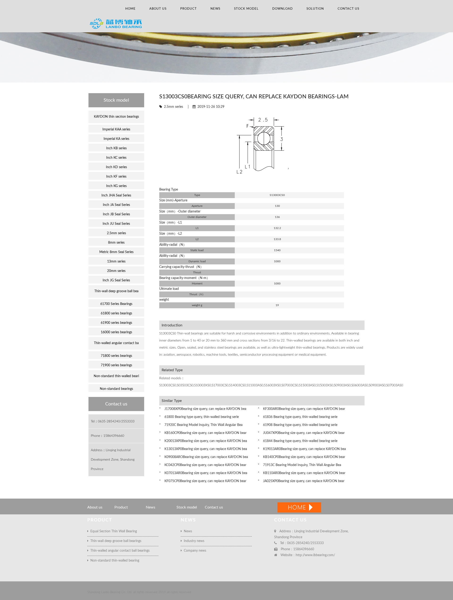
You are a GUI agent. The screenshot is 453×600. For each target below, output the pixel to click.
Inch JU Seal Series (116, 223)
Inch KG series (116, 186)
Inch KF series (116, 176)
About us (158, 8)
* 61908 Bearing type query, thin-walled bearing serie (297, 425)
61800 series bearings (116, 313)
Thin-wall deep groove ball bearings (114, 541)
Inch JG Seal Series (116, 280)
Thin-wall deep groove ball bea (116, 291)
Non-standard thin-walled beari (116, 376)
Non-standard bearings (116, 389)
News (215, 8)
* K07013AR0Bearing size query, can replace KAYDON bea (203, 473)
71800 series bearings (116, 356)
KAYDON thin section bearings (116, 116)
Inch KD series (116, 167)
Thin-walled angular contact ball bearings (119, 550)
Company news (194, 550)
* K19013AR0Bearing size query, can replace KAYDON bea (302, 449)
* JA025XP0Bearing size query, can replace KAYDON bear (301, 481)
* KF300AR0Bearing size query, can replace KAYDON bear (301, 409)
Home (130, 8)
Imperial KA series (116, 139)
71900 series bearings (116, 365)
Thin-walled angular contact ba (116, 343)
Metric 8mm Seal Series (116, 252)
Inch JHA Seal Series (116, 195)
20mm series (116, 271)
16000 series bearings (116, 332)
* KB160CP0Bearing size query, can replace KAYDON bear (203, 433)
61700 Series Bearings (116, 304)
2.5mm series (173, 106)
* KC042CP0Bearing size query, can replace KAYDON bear (202, 465)
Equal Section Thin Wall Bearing (112, 531)
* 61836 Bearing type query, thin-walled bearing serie (297, 417)
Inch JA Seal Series (116, 205)
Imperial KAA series (116, 129)
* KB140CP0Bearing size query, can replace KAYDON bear (301, 457)
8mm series (116, 242)
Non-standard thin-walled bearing (113, 560)
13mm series (116, 261)
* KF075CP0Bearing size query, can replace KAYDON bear (202, 481)
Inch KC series (116, 157)
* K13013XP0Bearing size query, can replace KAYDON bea (203, 449)
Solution (315, 8)
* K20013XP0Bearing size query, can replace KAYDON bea (203, 441)
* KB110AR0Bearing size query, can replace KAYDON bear (301, 473)
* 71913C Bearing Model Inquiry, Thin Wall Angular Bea (299, 465)
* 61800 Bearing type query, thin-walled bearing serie (199, 417)
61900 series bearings (116, 323)
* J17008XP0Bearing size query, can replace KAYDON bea (202, 409)
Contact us (348, 8)
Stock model (246, 8)
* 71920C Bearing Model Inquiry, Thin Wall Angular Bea (201, 425)
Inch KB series (116, 148)
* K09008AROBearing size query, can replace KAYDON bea (203, 457)
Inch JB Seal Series (116, 214)
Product (188, 8)
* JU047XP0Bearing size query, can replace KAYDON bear (301, 433)
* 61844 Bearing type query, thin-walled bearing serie (297, 441)
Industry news (193, 541)
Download (282, 8)
